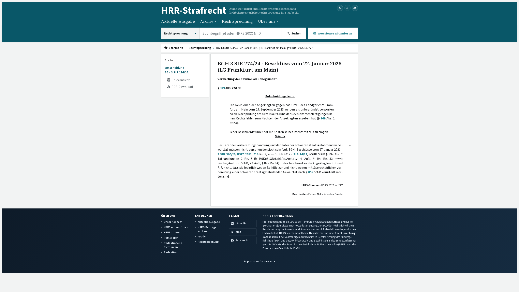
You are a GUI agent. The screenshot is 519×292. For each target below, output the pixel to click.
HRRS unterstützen (176, 227)
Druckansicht (180, 80)
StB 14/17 (300, 154)
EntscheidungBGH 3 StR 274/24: (177, 69)
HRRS (282, 233)
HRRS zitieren (172, 232)
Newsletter (316, 233)
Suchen (170, 60)
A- (347, 8)
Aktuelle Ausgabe (178, 21)
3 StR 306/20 (226, 154)
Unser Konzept (173, 222)
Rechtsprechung (237, 21)
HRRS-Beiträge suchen (207, 229)
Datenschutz (267, 261)
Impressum (251, 261)
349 (222, 88)
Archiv (202, 236)
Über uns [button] (266, 21)
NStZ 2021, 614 (247, 154)
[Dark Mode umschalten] (340, 8)
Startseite (175, 48)
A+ (354, 8)
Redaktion (170, 252)
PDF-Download (181, 87)
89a (310, 172)
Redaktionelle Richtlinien (173, 245)
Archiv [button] (206, 21)
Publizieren (171, 238)
